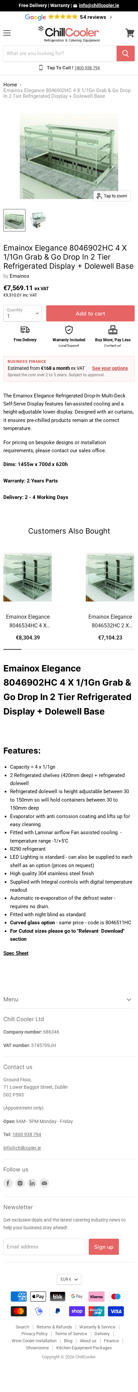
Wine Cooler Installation (34, 1340)
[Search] (126, 53)
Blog (68, 1340)
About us (88, 1340)
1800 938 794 (87, 67)
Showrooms (37, 1347)
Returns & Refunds (54, 1326)
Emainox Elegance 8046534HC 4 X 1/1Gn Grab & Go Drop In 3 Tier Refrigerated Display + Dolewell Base (28, 622)
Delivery (102, 1333)
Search (22, 1326)
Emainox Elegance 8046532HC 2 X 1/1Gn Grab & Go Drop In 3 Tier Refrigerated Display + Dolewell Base (110, 622)
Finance (111, 1340)
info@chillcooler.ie (99, 5)
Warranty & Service (97, 1326)
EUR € (66, 1279)
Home (10, 85)
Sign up (104, 1246)
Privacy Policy (34, 1333)
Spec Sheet (15, 953)
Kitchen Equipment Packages (84, 1347)
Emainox (19, 276)
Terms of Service (71, 1333)
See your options (110, 368)
